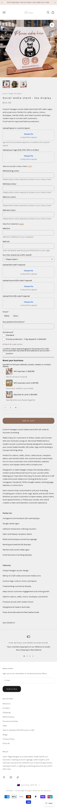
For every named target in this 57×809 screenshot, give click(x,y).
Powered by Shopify (42, 791)
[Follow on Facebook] (4, 777)
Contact (6, 708)
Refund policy (8, 717)
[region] (28, 643)
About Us (6, 704)
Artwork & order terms (12, 344)
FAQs (5, 726)
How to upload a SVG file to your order (18, 730)
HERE (30, 166)
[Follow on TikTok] (17, 777)
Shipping (6, 712)
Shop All (6, 743)
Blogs (5, 734)
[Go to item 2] (15, 84)
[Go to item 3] (23, 84)
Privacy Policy (9, 739)
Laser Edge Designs (12, 93)
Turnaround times (10, 721)
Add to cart (29, 421)
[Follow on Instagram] (11, 777)
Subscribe (11, 689)
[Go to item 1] (6, 84)
